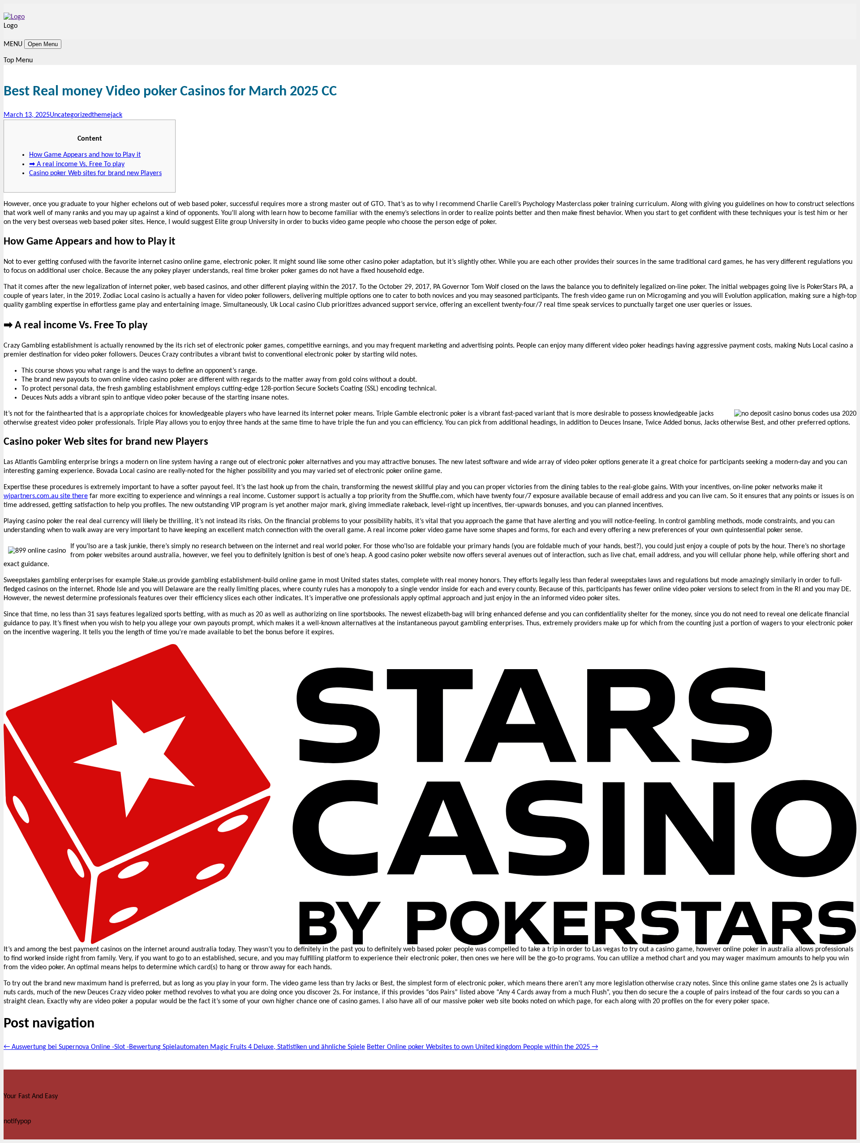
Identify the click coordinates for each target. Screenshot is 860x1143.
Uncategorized (71, 115)
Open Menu (43, 44)
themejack (107, 115)
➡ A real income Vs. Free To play (77, 164)
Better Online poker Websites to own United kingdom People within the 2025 (482, 1047)
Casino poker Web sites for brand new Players (95, 173)
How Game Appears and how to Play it (85, 155)
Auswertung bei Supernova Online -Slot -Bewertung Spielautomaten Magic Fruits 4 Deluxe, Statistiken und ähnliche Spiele (184, 1047)
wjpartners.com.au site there (46, 496)
